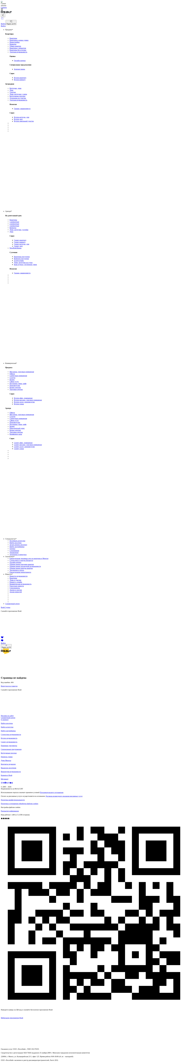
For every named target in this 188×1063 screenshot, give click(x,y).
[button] (94, 10)
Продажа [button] (8, 30)
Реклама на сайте (7, 716)
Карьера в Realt (6, 775)
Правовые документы (9, 746)
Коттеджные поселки (9, 753)
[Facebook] (9, 783)
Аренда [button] (8, 211)
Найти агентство (7, 727)
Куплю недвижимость (9, 738)
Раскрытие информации (10, 811)
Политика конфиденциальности (13, 800)
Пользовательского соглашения (51, 792)
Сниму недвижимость (9, 742)
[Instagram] (2, 783)
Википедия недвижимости (11, 772)
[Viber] (5, 783)
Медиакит (4, 779)
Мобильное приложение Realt (12, 1018)
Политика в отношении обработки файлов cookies (19, 804)
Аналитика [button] (9, 556)
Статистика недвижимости (11, 734)
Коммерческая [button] (10, 363)
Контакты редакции (8, 764)
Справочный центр (12, 604)
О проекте (4, 720)
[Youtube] (10, 783)
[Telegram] (3, 783)
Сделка (5, 607)
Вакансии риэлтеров (8, 768)
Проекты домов (7, 757)
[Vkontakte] (7, 783)
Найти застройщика (8, 731)
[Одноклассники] (12, 783)
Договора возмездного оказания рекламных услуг (63, 796)
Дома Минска (6, 760)
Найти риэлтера (7, 723)
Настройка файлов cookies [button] (10, 807)
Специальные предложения (11, 749)
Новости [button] (8, 574)
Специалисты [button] (10, 539)
